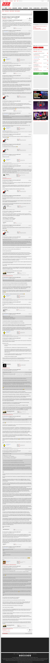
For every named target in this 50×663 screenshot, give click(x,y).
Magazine (14, 8)
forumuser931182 (36, 54)
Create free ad (41, 47)
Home (3, 8)
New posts (35, 51)
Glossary (27, 9)
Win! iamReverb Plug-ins (37, 28)
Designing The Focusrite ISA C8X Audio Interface (39, 99)
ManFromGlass (35, 69)
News (6, 8)
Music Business (44, 8)
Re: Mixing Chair (35, 60)
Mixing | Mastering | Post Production (37, 66)
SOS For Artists (14, 9)
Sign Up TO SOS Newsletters (41, 73)
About (14, 653)
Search (9, 9)
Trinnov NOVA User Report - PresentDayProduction (39, 120)
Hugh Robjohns (35, 58)
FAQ (23, 9)
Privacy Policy (30, 653)
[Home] (6, 4)
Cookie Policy (22, 653)
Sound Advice (36, 8)
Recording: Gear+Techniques (36, 55)
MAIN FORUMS (12, 11)
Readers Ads (20, 9)
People (30, 8)
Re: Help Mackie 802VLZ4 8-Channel (38, 53)
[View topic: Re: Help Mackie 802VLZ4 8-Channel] (47, 53)
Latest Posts (5, 9)
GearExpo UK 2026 (35, 110)
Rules (31, 9)
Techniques (25, 8)
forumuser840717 (36, 65)
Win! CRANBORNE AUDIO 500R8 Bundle (39, 29)
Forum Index (7, 11)
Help (26, 653)
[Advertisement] (40, 82)
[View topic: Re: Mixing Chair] (47, 60)
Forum (9, 8)
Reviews (20, 8)
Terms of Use (34, 653)
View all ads (35, 47)
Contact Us (17, 653)
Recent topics (40, 51)
